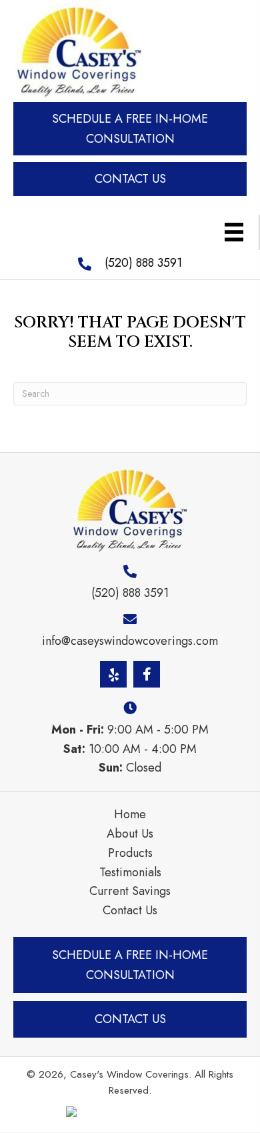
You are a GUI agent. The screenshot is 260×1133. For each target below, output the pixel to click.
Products (130, 853)
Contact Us (130, 910)
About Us (130, 833)
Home (130, 814)
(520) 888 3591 (143, 262)
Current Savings (130, 891)
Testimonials (130, 872)
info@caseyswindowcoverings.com (130, 641)
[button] (130, 129)
